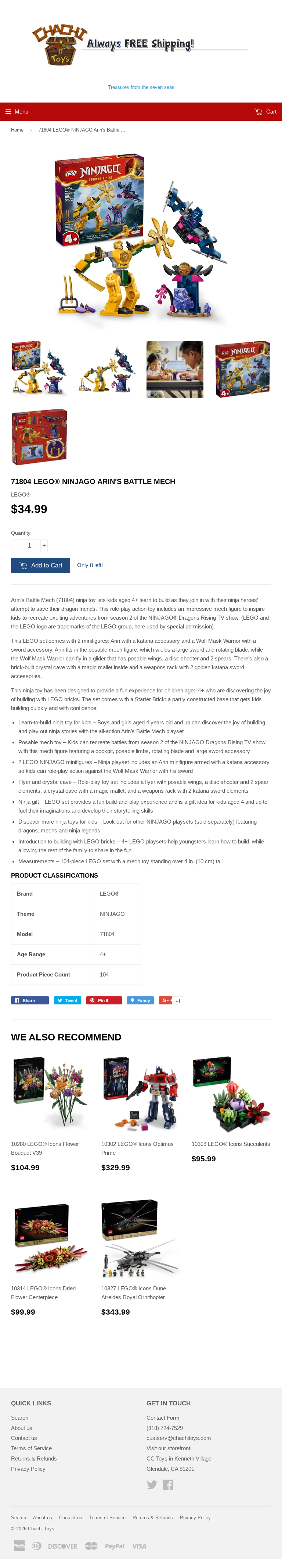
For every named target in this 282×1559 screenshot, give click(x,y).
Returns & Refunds (34, 1458)
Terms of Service (31, 1448)
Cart (270, 111)
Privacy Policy (28, 1469)
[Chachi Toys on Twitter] (152, 1487)
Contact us (24, 1438)
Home (17, 130)
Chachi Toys (41, 1528)
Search (19, 1418)
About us (21, 1428)
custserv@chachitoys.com (179, 1438)
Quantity (20, 533)
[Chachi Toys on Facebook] (168, 1487)
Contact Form (163, 1418)
